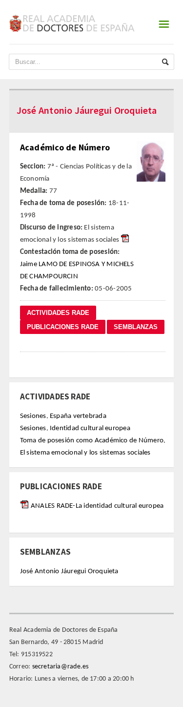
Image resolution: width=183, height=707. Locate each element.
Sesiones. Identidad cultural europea (75, 428)
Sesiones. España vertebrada (63, 416)
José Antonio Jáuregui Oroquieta (69, 571)
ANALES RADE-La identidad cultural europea (97, 506)
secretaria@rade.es (60, 666)
